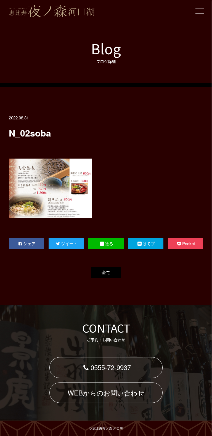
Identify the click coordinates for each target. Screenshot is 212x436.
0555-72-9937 (111, 367)
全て (106, 272)
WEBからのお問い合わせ (106, 392)
